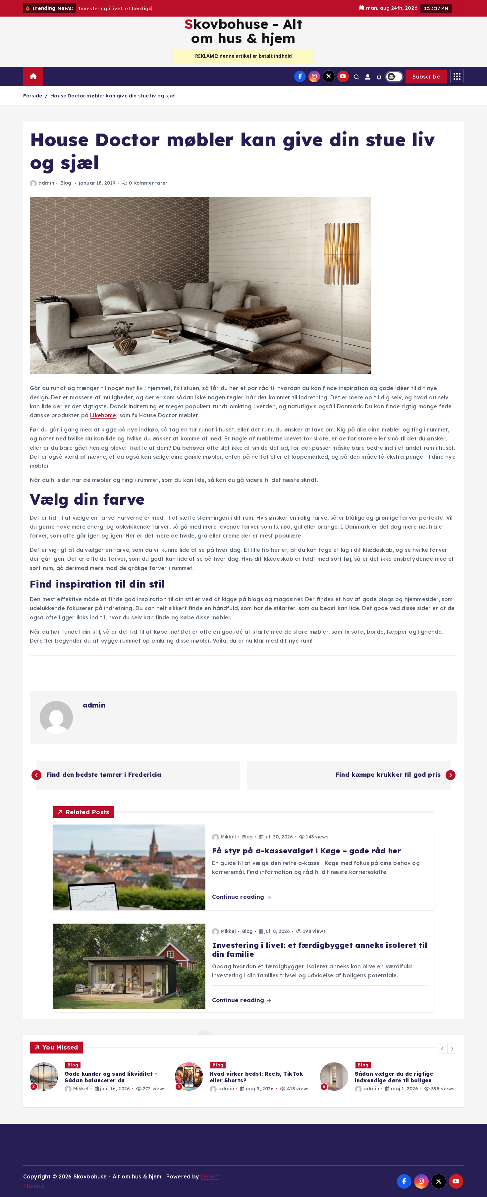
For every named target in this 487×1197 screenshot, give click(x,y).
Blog (65, 183)
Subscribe (426, 76)
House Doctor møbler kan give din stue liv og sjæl (113, 95)
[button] (443, 1049)
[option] (98, 1076)
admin (46, 183)
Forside (32, 95)
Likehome (103, 415)
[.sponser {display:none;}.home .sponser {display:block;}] (50, 73)
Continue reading (239, 896)
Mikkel (228, 837)
